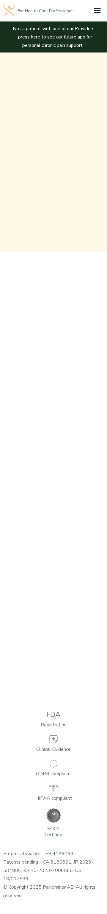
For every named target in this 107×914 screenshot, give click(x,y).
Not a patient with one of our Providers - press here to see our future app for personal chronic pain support (54, 37)
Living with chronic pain (53, 416)
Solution (53, 391)
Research (53, 403)
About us (53, 378)
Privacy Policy (53, 485)
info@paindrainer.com (25, 340)
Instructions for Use (53, 460)
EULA (53, 510)
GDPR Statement (54, 522)
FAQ (53, 447)
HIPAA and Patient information (53, 472)
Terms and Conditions (53, 497)
